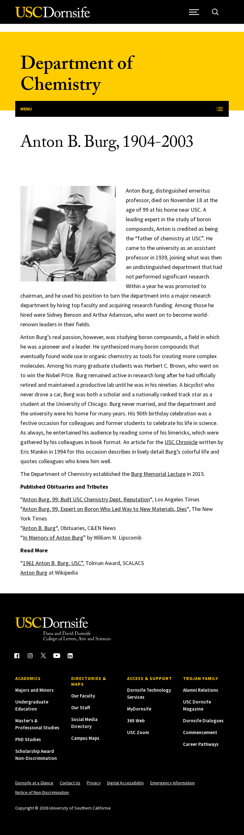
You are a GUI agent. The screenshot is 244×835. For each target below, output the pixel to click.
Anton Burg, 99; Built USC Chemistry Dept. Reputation (86, 499)
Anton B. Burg (39, 528)
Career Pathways (201, 744)
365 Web (136, 721)
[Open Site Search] (215, 12)
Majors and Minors (34, 690)
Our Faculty (83, 696)
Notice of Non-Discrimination (42, 792)
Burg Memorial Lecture (158, 474)
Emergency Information (172, 783)
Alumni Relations (200, 690)
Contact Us (70, 783)
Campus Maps (85, 738)
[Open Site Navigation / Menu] (194, 12)
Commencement (200, 732)
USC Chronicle (181, 442)
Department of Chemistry (76, 76)
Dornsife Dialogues (203, 721)
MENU (26, 109)
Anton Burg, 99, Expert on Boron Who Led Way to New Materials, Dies (105, 509)
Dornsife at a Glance (34, 783)
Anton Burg (33, 572)
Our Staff (80, 707)
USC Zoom (138, 732)
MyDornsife (139, 709)
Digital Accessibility (125, 783)
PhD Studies (28, 739)
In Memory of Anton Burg (53, 537)
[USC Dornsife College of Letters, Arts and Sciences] (52, 16)
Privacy (94, 783)
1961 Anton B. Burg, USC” (53, 563)
